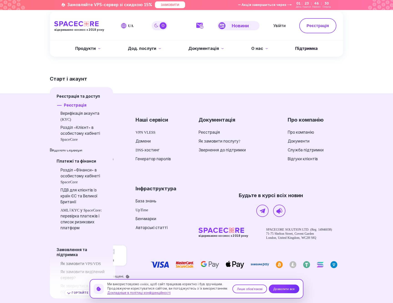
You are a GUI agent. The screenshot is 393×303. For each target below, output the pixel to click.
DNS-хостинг (147, 150)
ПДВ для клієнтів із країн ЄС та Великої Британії (78, 196)
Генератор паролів (153, 159)
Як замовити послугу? (219, 141)
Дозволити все (284, 289)
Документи (299, 141)
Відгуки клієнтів (303, 159)
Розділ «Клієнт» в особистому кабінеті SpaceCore (80, 133)
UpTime (142, 210)
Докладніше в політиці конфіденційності (139, 293)
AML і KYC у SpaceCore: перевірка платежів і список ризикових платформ (81, 219)
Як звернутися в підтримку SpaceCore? (80, 289)
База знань (146, 201)
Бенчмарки (146, 219)
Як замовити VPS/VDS (80, 264)
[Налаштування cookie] (127, 276)
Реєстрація (75, 105)
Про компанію (301, 132)
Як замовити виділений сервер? (82, 275)
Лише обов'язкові (249, 289)
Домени (143, 141)
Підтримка (306, 48)
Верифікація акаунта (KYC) (79, 116)
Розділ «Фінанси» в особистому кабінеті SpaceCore (80, 176)
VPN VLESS (145, 132)
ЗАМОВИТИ (170, 5)
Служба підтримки (306, 150)
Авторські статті (152, 228)
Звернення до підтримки (222, 150)
